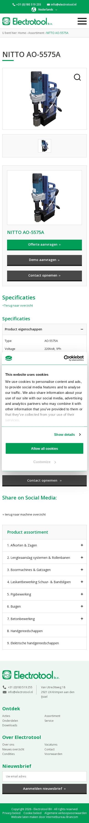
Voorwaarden (53, 754)
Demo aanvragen (43, 260)
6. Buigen (14, 606)
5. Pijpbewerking (19, 594)
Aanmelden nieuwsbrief (42, 788)
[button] (44, 9)
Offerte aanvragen (43, 244)
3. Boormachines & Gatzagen (29, 570)
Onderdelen (10, 721)
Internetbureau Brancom (62, 817)
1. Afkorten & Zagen (22, 545)
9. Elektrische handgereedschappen (33, 643)
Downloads (9, 725)
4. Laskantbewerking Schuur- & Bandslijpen (39, 582)
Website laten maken (24, 817)
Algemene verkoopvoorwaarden (65, 813)
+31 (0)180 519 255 (28, 4)
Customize (41, 462)
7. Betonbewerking (21, 619)
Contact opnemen (43, 275)
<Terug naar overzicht (17, 305)
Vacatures (50, 744)
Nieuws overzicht (13, 749)
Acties (6, 716)
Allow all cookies (44, 448)
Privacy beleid (12, 813)
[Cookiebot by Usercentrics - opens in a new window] (64, 358)
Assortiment (52, 716)
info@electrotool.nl (63, 4)
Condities (8, 754)
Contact (49, 749)
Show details (64, 434)
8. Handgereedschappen (25, 631)
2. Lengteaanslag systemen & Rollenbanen (38, 557)
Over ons (8, 744)
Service (49, 721)
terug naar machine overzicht (25, 514)
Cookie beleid (33, 813)
